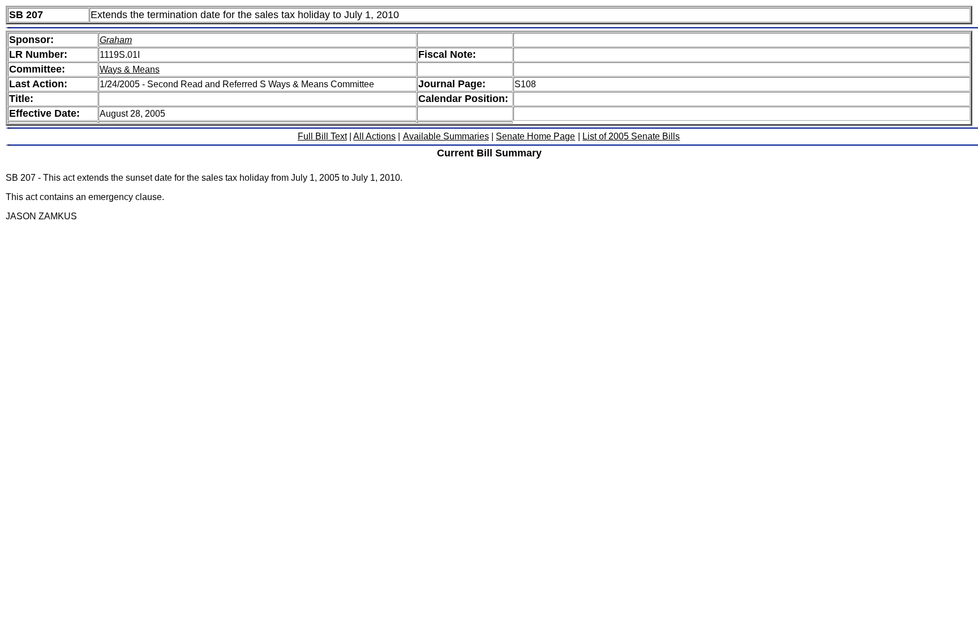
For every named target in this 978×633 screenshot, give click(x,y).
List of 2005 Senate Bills (631, 136)
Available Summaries (446, 136)
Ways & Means (130, 69)
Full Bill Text (322, 136)
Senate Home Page (535, 136)
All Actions (374, 136)
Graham (116, 40)
